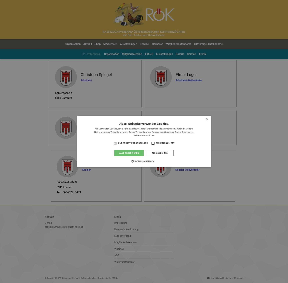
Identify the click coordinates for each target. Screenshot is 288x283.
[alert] (144, 141)
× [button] (207, 119)
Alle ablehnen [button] (160, 153)
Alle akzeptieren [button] (129, 153)
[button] (144, 161)
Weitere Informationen (144, 135)
